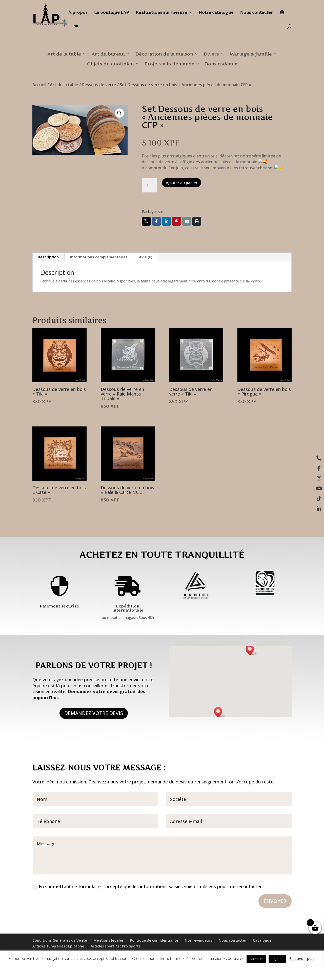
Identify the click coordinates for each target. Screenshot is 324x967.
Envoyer (275, 901)
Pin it (176, 221)
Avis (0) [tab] (145, 257)
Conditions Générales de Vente (59, 940)
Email (186, 221)
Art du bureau (108, 54)
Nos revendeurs (198, 940)
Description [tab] (48, 257)
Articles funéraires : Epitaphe (58, 946)
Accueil (39, 84)
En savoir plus (302, 958)
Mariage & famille (251, 54)
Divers (211, 54)
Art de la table (64, 54)
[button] (119, 113)
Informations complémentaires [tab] (99, 257)
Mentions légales (108, 940)
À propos (78, 12)
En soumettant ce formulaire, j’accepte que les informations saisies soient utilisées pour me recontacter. (151, 886)
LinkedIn (166, 221)
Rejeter (277, 958)
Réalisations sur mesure (161, 12)
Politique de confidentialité (154, 940)
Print (196, 221)
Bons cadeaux (221, 63)
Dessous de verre (99, 84)
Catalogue (262, 940)
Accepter (256, 958)
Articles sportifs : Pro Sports (115, 946)
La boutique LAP (111, 12)
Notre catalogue (216, 12)
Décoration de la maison (164, 54)
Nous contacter (256, 12)
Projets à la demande (169, 63)
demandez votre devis (93, 713)
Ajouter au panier (181, 182)
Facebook (156, 221)
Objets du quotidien (110, 63)
